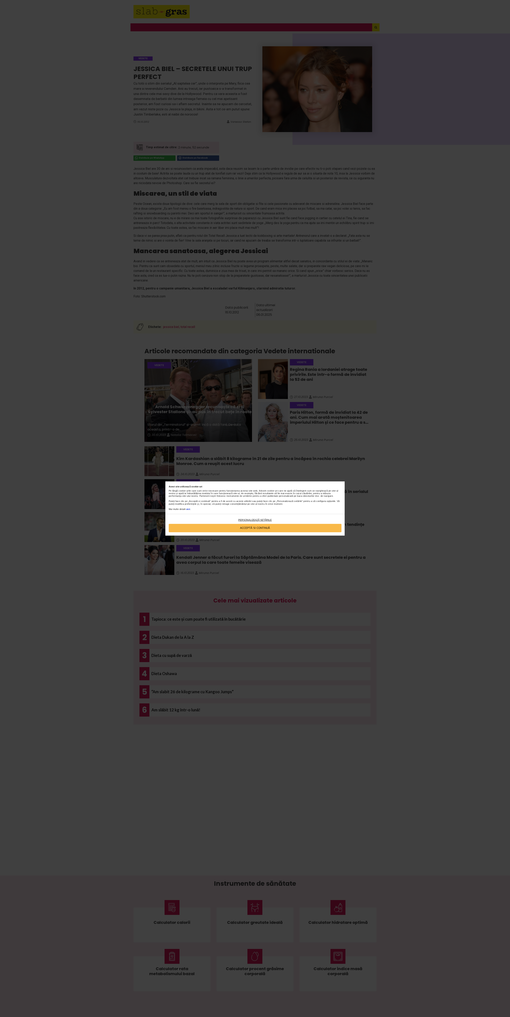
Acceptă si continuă (255, 527)
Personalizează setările (255, 520)
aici (188, 509)
